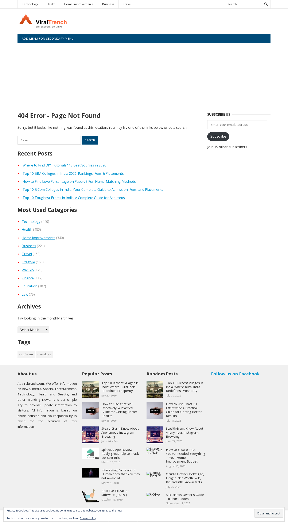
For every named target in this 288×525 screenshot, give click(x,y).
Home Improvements (78, 4)
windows (45, 354)
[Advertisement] (144, 74)
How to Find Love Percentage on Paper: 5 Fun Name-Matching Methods (79, 181)
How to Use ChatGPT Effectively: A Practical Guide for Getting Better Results (119, 410)
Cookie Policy (88, 518)
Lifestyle (28, 262)
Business (108, 4)
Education (29, 286)
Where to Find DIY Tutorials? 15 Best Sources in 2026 (64, 165)
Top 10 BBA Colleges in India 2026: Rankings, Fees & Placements (73, 173)
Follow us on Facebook (235, 374)
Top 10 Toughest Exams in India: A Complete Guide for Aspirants (74, 197)
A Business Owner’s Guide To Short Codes (185, 497)
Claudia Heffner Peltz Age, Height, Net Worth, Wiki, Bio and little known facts (185, 478)
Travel (127, 4)
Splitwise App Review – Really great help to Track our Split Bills (120, 453)
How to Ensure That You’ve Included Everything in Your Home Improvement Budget (185, 455)
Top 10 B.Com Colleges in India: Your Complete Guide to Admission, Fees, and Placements (93, 189)
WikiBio (28, 270)
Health (51, 4)
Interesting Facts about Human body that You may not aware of (120, 474)
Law (25, 294)
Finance (28, 278)
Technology (30, 4)
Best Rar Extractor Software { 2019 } (115, 492)
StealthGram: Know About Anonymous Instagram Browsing (120, 432)
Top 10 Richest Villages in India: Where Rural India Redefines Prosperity (120, 387)
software (27, 354)
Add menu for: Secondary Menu (48, 39)
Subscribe (218, 136)
